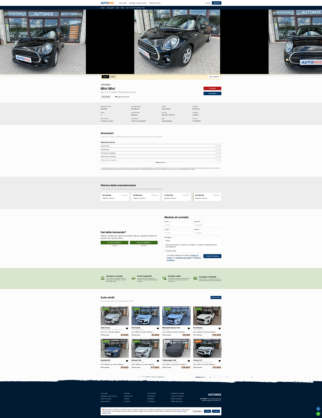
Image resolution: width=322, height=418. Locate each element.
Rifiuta (207, 411)
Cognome (197, 221)
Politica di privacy (176, 399)
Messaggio (168, 237)
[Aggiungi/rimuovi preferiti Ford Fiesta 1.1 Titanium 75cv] (219, 328)
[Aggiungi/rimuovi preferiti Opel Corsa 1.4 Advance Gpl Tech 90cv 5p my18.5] (127, 328)
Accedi (207, 3)
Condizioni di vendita (177, 393)
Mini (117, 8)
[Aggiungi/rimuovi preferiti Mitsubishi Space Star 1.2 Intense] (189, 328)
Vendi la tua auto (155, 3)
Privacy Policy (181, 411)
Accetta (215, 411)
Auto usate (123, 3)
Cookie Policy (106, 413)
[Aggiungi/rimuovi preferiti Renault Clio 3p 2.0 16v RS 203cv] (158, 361)
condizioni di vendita (183, 258)
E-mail (167, 229)
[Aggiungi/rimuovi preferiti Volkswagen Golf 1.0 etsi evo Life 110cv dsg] (189, 361)
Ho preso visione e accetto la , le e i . (184, 257)
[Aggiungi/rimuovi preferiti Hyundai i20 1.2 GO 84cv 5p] (127, 361)
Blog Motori (151, 396)
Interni (113, 77)
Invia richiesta (212, 256)
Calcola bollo (128, 396)
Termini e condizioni (177, 396)
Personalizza (197, 411)
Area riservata (105, 401)
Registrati (216, 3)
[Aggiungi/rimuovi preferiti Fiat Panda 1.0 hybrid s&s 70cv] (158, 328)
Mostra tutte (216, 297)
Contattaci (212, 93)
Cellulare (197, 229)
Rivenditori (150, 399)
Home (102, 8)
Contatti (126, 399)
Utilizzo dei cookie (176, 401)
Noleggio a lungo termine (137, 3)
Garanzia (127, 393)
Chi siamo (127, 401)
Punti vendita (151, 393)
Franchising (151, 401)
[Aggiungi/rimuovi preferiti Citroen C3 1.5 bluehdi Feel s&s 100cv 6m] (219, 361)
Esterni (105, 77)
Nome (166, 221)
